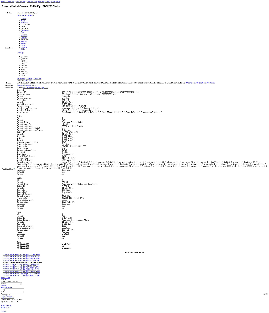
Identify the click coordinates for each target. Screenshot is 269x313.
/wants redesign (6, 305)
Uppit (23, 45)
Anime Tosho (5, 278)
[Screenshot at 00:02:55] (27, 85)
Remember (5, 294)
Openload (24, 38)
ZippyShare (37, 79)
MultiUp (20, 53)
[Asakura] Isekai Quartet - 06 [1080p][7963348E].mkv (21, 264)
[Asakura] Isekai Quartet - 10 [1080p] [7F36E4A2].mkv (21, 272)
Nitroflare (24, 36)
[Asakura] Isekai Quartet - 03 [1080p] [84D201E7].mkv (21, 258)
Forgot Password (6, 296)
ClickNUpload (21, 15)
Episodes (9, 287)
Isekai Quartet (20, 2)
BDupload (24, 22)
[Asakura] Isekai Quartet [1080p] (49, 2)
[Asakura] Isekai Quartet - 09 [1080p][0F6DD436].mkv (21, 270)
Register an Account (7, 298)
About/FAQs (5, 307)
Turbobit (24, 41)
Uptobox (24, 47)
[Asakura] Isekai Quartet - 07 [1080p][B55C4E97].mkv (21, 266)
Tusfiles (23, 43)
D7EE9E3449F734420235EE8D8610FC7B (200, 83)
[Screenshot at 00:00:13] (20, 85)
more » (35, 85)
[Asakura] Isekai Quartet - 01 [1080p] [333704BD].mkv (21, 255)
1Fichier (23, 19)
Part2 (30, 80)
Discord (3, 311)
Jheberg (30, 15)
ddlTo (23, 49)
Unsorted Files (32, 2)
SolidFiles (29, 79)
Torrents (3, 286)
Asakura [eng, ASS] (41, 88)
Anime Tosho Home (7, 2)
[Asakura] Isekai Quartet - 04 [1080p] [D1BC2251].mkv (21, 260)
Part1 (26, 80)
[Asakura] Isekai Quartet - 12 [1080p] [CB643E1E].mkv (21, 275)
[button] (32, 85)
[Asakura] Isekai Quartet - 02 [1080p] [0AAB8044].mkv (21, 256)
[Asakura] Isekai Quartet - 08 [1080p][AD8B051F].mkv (21, 268)
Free (22, 32)
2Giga (23, 21)
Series (3, 287)
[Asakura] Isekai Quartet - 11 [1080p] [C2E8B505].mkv (21, 274)
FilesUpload (25, 30)
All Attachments (28, 88)
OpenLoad (21, 79)
